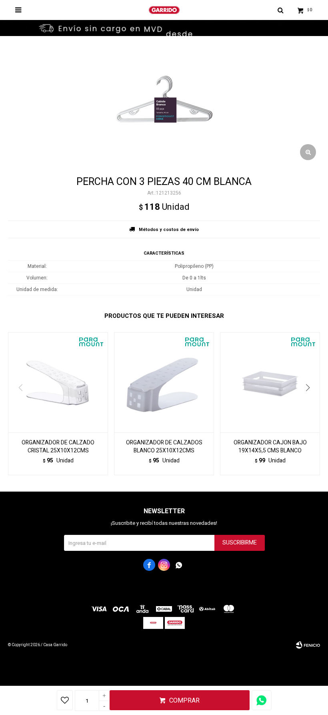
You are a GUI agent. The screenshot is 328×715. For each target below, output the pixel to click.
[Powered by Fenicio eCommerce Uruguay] (308, 645)
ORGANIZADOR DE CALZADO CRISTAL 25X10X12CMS (58, 447)
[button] (310, 404)
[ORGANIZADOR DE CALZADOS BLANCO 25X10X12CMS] (164, 382)
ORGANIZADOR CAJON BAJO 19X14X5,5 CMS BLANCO (270, 447)
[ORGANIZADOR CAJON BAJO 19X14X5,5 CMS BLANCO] (270, 382)
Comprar (184, 700)
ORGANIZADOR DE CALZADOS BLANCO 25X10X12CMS (164, 447)
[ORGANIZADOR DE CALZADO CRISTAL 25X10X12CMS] (58, 382)
